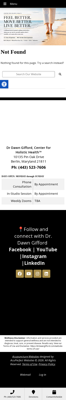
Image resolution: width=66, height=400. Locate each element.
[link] (4, 84)
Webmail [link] (25, 374)
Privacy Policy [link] (47, 364)
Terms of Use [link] (29, 364)
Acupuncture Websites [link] (25, 356)
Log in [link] (42, 374)
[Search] (60, 74)
